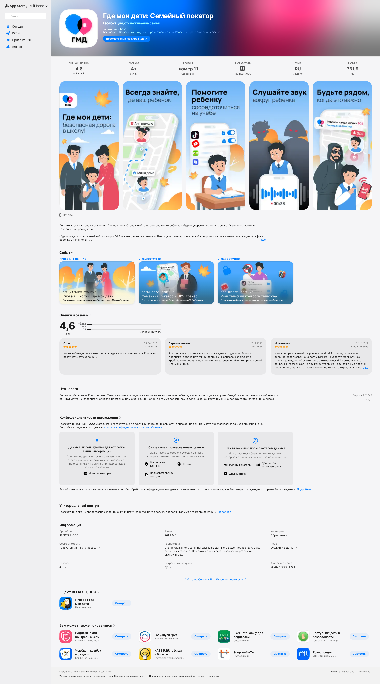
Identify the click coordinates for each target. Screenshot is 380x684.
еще (263, 239)
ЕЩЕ (365, 367)
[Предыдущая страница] (55, 145)
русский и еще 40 (282, 547)
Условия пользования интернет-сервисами (82, 676)
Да (166, 567)
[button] (25, 27)
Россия (333, 672)
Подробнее (304, 489)
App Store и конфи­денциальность (127, 676)
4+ (61, 567)
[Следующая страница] (376, 145)
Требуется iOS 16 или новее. (77, 547)
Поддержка (214, 676)
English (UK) (348, 672)
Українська (364, 672)
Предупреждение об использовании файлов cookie (176, 676)
